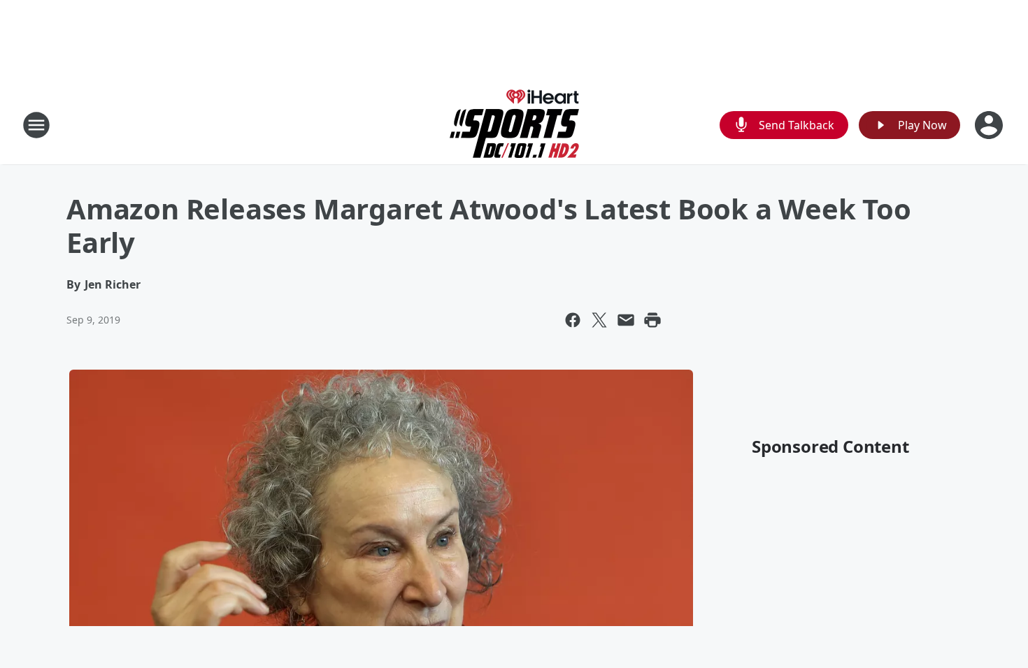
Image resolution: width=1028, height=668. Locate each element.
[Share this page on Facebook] (573, 320)
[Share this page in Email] (626, 320)
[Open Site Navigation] (36, 125)
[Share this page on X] (599, 320)
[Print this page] (652, 320)
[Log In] (990, 125)
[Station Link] (514, 124)
